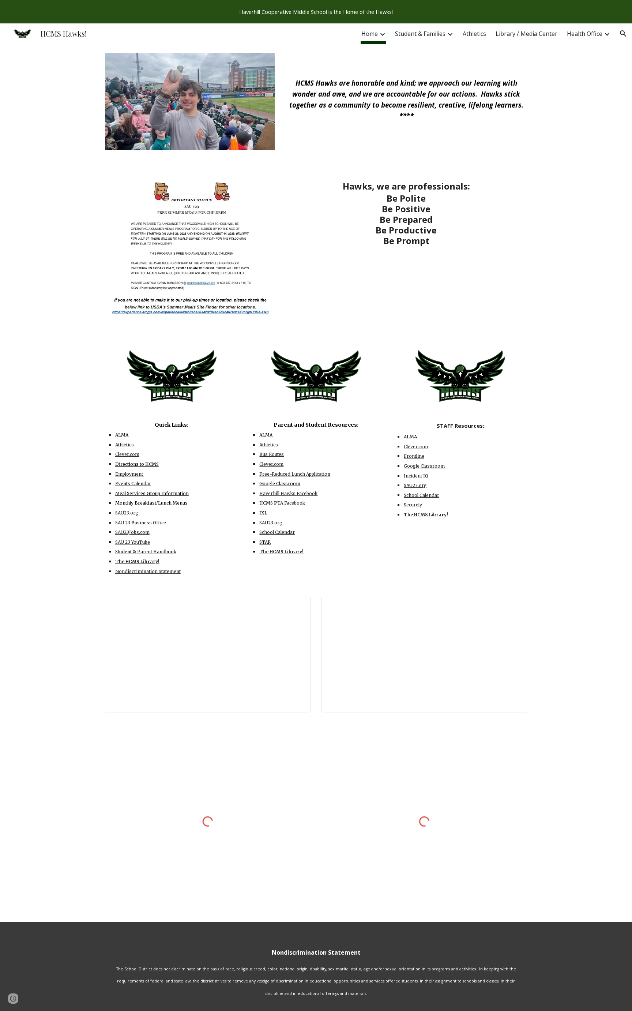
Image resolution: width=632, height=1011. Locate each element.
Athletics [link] (474, 34)
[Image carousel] (190, 106)
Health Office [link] (584, 34)
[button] (623, 33)
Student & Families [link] (420, 34)
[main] (406, 88)
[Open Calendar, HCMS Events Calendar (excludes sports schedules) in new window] (296, 606)
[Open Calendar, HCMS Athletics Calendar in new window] (513, 606)
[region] (316, 11)
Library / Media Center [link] (526, 34)
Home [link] (369, 34)
